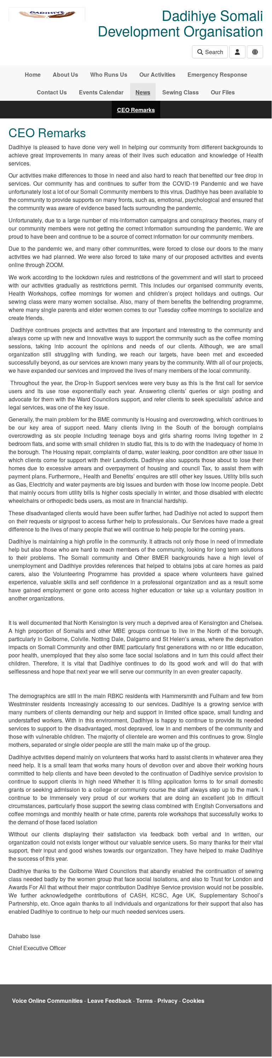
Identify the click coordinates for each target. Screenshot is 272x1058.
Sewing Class (180, 92)
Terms (144, 1000)
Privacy (167, 1000)
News (142, 92)
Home (33, 74)
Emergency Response (217, 74)
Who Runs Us (108, 74)
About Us (65, 74)
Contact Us (52, 92)
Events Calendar (101, 92)
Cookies (193, 1000)
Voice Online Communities (47, 1000)
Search (213, 52)
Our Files (223, 92)
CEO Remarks (136, 110)
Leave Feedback (109, 1000)
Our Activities (157, 74)
